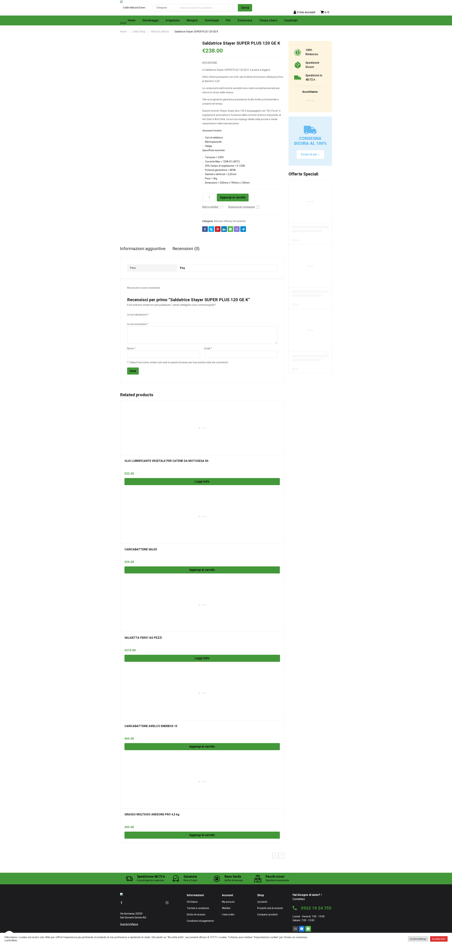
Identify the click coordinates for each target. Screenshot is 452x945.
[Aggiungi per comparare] (258, 207)
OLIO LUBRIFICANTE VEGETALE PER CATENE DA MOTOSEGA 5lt (166, 461)
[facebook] (121, 903)
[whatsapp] (308, 929)
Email (208, 348)
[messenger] (302, 929)
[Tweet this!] (211, 229)
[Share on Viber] (237, 229)
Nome (131, 348)
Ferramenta (239, 221)
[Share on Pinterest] (218, 229)
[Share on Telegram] (243, 229)
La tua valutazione (138, 315)
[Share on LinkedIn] (224, 229)
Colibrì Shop (138, 32)
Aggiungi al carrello (233, 197)
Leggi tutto (202, 481)
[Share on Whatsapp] (230, 229)
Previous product (275, 856)
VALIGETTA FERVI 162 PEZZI (143, 638)
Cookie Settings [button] (418, 939)
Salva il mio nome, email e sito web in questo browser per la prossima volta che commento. (179, 362)
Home (123, 32)
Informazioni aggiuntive (142, 249)
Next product (281, 856)
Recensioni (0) (186, 249)
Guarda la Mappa (129, 924)
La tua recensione (137, 324)
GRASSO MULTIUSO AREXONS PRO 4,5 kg (151, 814)
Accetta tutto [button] (438, 939)
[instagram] (167, 903)
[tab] (142, 249)
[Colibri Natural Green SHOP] (133, 15)
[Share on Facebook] (205, 229)
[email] (295, 929)
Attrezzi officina (160, 32)
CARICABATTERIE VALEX (140, 549)
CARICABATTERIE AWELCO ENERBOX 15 (150, 726)
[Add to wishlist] (221, 207)
